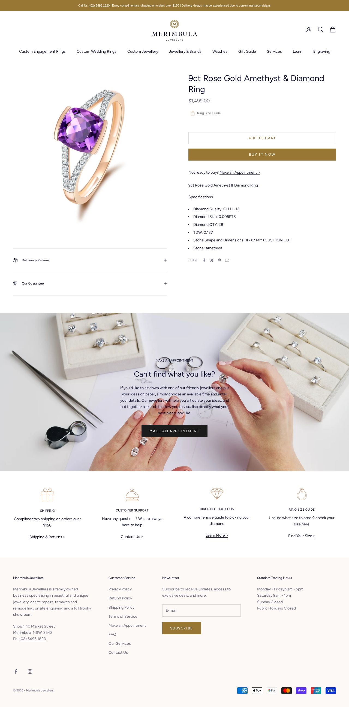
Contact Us (118, 652)
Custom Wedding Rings (96, 51)
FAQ (112, 634)
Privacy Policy (120, 589)
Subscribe (181, 628)
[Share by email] (227, 260)
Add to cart (262, 138)
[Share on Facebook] (204, 260)
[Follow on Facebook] (16, 671)
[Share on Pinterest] (219, 260)
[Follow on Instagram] (30, 671)
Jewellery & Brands (185, 51)
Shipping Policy (121, 607)
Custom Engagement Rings (42, 51)
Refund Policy (120, 598)
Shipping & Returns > (47, 537)
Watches (219, 51)
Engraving (321, 51)
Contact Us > (132, 536)
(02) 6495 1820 (99, 5)
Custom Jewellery (142, 51)
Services (274, 51)
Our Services (120, 643)
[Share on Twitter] (212, 260)
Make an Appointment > (239, 172)
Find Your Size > (301, 536)
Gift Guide (247, 51)
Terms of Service (123, 616)
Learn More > (217, 535)
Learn (297, 51)
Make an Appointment (174, 431)
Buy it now (262, 154)
